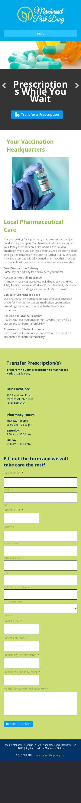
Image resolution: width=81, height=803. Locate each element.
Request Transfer (18, 724)
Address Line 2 (12, 557)
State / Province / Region (17, 587)
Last (6, 504)
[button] (4, 85)
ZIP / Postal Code (13, 601)
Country (8, 615)
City (6, 572)
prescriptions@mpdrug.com (50, 755)
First (6, 489)
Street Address (11, 543)
